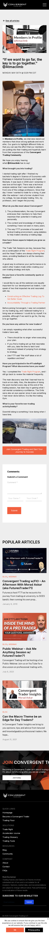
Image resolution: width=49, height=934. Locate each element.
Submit (14, 510)
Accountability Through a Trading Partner (26, 302)
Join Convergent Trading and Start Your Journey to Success (24, 450)
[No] (48, 919)
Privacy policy (34, 930)
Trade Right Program (34, 251)
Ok (15, 930)
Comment (12, 482)
